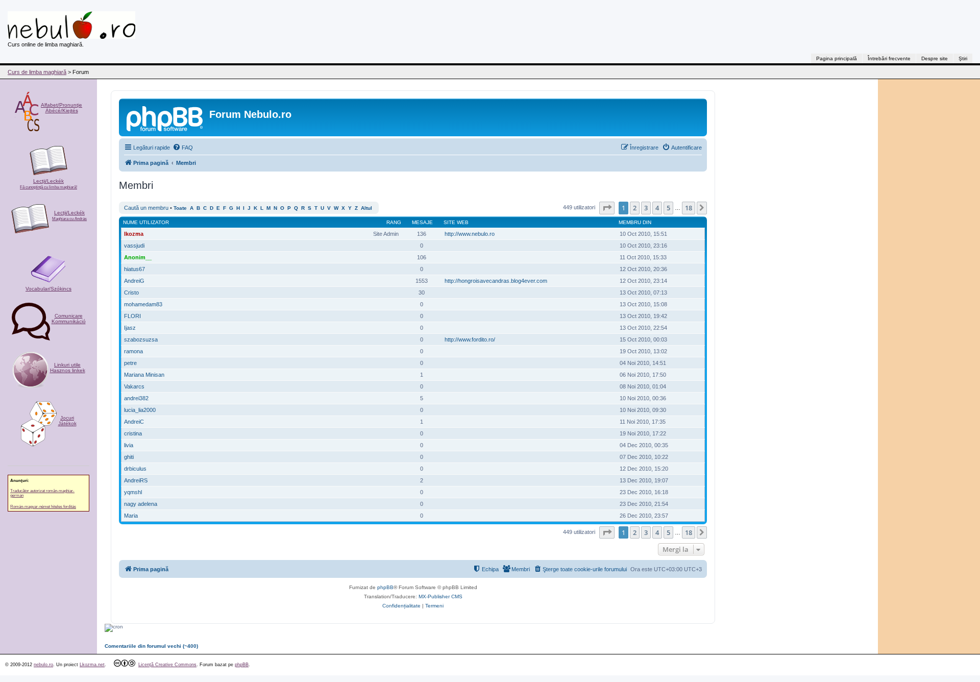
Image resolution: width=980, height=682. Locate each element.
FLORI (132, 316)
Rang (393, 222)
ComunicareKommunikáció (69, 318)
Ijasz (130, 328)
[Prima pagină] (165, 117)
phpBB (385, 587)
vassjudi (134, 245)
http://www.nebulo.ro (470, 234)
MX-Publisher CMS (440, 596)
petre (130, 363)
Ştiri (963, 58)
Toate (180, 208)
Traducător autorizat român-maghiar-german (42, 493)
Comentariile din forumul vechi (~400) (151, 646)
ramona (133, 351)
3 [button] (646, 207)
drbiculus (135, 469)
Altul (366, 208)
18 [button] (688, 207)
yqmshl (133, 492)
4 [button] (657, 207)
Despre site (934, 58)
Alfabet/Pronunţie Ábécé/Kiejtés (61, 107)
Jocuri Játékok (67, 420)
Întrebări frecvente (889, 58)
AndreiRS (136, 480)
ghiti (129, 457)
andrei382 (136, 398)
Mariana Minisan (144, 375)
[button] (607, 208)
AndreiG (134, 281)
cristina (133, 433)
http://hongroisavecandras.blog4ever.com (496, 281)
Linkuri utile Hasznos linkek (67, 367)
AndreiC (134, 422)
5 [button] (668, 207)
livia (128, 445)
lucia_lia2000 (140, 410)
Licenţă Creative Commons (167, 664)
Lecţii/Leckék (48, 183)
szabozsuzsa (141, 339)
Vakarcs (134, 386)
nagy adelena (140, 504)
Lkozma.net (92, 664)
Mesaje (422, 222)
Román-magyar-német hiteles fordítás (43, 506)
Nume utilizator (146, 222)
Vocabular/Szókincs (48, 288)
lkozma (133, 234)
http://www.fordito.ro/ (470, 339)
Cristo (131, 292)
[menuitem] (183, 147)
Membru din (635, 222)
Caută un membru (146, 208)
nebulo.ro (43, 664)
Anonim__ (138, 257)
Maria (131, 516)
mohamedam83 (143, 304)
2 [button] (634, 207)
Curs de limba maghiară (37, 72)
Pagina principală (836, 58)
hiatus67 (134, 269)
